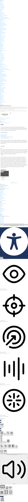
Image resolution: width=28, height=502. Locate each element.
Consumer (1, 3)
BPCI (0, 42)
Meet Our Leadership (3, 36)
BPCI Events (1, 43)
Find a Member (2, 6)
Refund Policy (2, 219)
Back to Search (2, 111)
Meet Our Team (2, 37)
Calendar (1, 47)
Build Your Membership (3, 29)
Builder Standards (2, 20)
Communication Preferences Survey (5, 18)
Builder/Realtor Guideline (3, 24)
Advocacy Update (2, 34)
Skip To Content (2, 495)
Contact (1, 195)
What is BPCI (1, 44)
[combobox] (14, 225)
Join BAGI (1, 31)
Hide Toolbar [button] (1, 258)
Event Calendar (2, 192)
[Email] (3, 179)
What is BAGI (2, 30)
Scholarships (2, 16)
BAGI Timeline (2, 39)
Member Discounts (2, 13)
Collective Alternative (21, 223)
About (1, 35)
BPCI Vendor (1, 46)
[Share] (10, 113)
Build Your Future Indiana (3, 15)
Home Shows (2, 9)
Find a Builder (2, 4)
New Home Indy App (3, 23)
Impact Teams (2, 12)
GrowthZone (15, 182)
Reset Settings (1, 496)
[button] (0, 226)
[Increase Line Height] (0, 428)
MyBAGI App (1, 19)
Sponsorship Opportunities (4, 17)
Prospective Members (3, 28)
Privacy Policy (2, 218)
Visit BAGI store (2, 53)
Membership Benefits (3, 32)
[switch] (0, 322)
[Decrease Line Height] (0, 430)
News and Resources (3, 50)
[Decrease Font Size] (0, 422)
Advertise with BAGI (2, 194)
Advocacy (1, 33)
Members (1, 10)
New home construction (4, 134)
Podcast (1, 51)
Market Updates (2, 22)
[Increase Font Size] (0, 420)
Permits (1, 49)
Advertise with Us (2, 41)
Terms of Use (2, 217)
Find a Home (1, 5)
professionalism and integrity (6, 129)
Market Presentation (3, 25)
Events (1, 11)
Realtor (1, 21)
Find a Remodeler (2, 7)
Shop (0, 52)
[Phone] (2, 179)
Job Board (1, 14)
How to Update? (20, 454)
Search (1, 216)
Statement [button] (1, 257)
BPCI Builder (1, 45)
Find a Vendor (2, 8)
